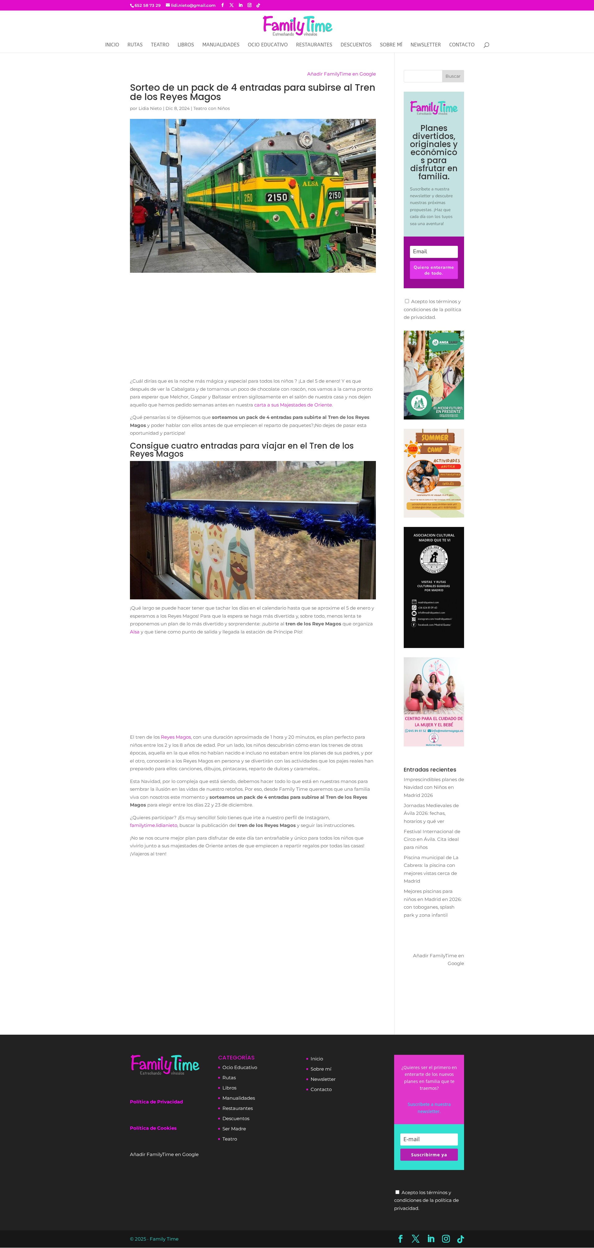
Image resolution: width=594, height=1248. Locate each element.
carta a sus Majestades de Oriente (293, 405)
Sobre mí (391, 45)
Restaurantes (314, 45)
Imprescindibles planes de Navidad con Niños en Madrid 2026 (434, 787)
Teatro (160, 45)
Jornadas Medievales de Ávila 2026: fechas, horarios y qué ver (431, 813)
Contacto (462, 45)
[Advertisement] (253, 330)
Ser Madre (234, 1129)
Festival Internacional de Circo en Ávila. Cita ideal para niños (432, 839)
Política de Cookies (153, 1128)
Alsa (135, 632)
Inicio (112, 45)
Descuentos (356, 45)
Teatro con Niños (211, 108)
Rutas (135, 45)
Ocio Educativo (268, 45)
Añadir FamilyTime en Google (341, 74)
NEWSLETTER (426, 45)
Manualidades (220, 45)
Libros (186, 45)
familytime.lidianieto (153, 825)
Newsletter (323, 1079)
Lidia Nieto (150, 108)
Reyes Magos (176, 737)
